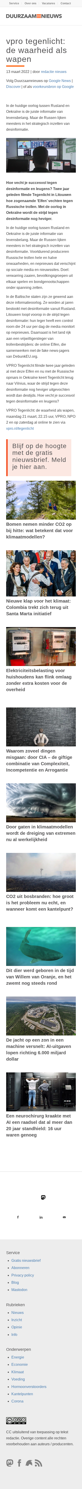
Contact (66, 3)
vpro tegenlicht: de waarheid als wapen (36, 50)
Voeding (18, 1379)
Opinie (16, 1327)
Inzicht (16, 1320)
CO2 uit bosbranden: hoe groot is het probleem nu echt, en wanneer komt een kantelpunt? (40, 903)
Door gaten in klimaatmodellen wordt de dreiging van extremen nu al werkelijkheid (40, 833)
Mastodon (19, 1290)
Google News (60, 81)
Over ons (30, 3)
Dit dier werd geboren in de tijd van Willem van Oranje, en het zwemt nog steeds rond (40, 977)
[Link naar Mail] (64, 1217)
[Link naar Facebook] (17, 1217)
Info (14, 1335)
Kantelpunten (22, 1394)
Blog (15, 1282)
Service (14, 3)
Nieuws (17, 1313)
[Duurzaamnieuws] (34, 16)
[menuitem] (14, 3)
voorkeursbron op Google (53, 87)
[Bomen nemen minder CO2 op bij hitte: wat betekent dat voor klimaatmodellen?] (41, 500)
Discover (13, 87)
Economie (19, 1365)
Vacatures (48, 3)
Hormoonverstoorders (28, 1387)
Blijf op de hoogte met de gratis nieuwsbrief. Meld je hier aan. (39, 456)
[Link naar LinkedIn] (41, 1217)
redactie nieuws (54, 72)
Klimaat (17, 1372)
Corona (17, 1401)
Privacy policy (22, 1275)
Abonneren (20, 1268)
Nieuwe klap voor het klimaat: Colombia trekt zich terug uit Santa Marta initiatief (38, 607)
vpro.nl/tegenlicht (20, 428)
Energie (17, 1357)
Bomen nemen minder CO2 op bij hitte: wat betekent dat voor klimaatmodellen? (39, 530)
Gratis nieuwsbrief (26, 1260)
